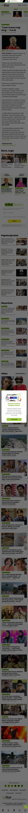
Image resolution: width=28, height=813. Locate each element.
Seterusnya (14, 419)
